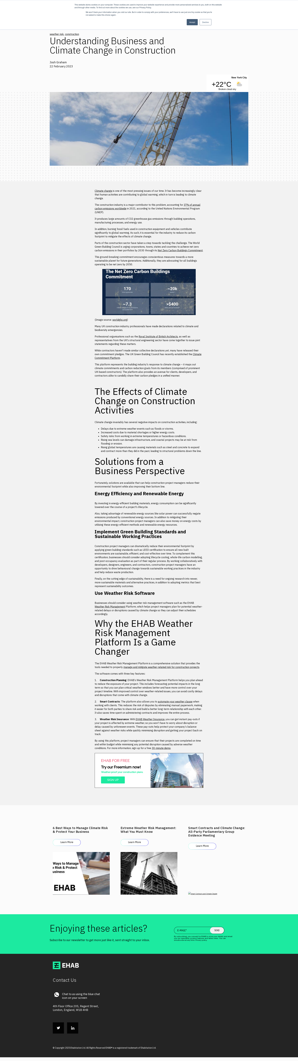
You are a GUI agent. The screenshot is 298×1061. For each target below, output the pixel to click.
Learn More (66, 842)
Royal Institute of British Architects (158, 336)
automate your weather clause (175, 701)
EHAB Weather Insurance (150, 719)
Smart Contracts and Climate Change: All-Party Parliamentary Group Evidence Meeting (216, 831)
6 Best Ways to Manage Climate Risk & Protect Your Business (80, 830)
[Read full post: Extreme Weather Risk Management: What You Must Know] (149, 871)
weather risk (57, 34)
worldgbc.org (119, 319)
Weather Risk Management (110, 606)
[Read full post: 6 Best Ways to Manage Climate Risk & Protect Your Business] (81, 871)
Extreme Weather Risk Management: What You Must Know (148, 830)
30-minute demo (161, 748)
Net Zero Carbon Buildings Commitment (180, 250)
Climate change (103, 190)
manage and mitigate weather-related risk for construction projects (161, 667)
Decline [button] (205, 22)
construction (72, 34)
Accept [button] (192, 22)
